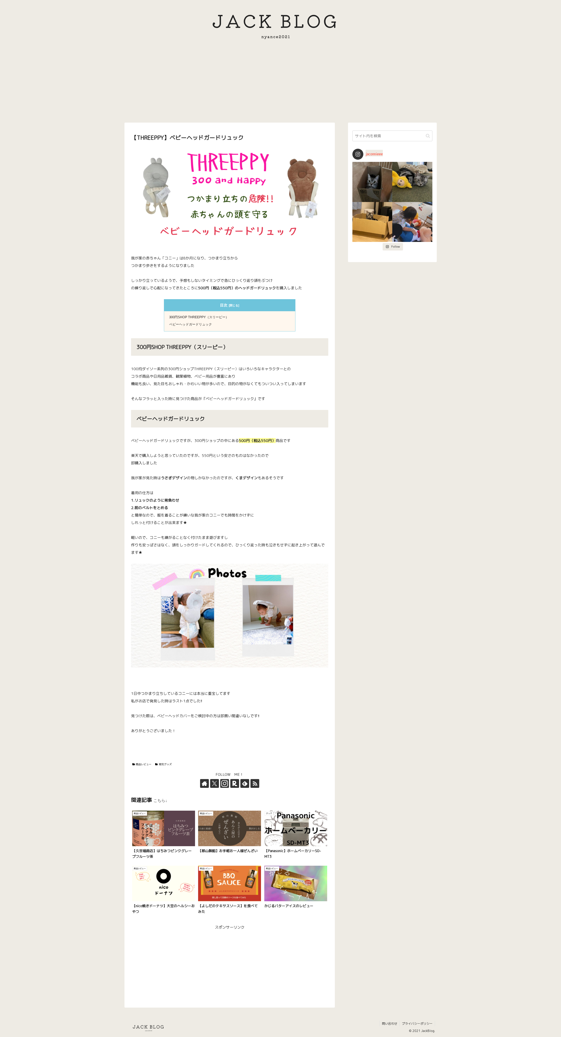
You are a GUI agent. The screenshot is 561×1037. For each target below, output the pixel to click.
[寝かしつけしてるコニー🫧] (412, 222)
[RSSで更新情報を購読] (254, 783)
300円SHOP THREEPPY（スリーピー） (199, 317)
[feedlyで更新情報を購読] (244, 783)
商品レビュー (143, 764)
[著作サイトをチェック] (204, 783)
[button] (428, 135)
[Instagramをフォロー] (224, 783)
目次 (223, 305)
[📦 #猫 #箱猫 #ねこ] (372, 182)
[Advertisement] (280, 84)
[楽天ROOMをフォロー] (234, 783)
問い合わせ (389, 1023)
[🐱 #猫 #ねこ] (372, 222)
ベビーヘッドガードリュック (190, 324)
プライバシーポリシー (417, 1023)
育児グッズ (165, 764)
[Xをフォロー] (214, 783)
